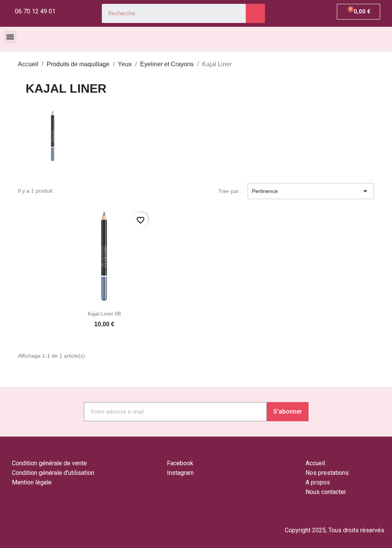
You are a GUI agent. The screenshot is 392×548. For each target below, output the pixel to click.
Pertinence (311, 191)
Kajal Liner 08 (104, 314)
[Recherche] (255, 13)
